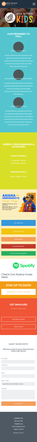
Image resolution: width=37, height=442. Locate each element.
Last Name (4, 365)
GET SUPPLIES (18, 223)
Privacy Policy (18, 433)
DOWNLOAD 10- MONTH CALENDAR (18, 292)
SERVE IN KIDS (18, 326)
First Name (4, 358)
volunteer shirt (18, 246)
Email (2, 373)
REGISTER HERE (18, 231)
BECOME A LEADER (18, 319)
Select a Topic (5, 380)
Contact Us (18, 403)
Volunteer (18, 239)
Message (3, 388)
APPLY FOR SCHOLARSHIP (18, 253)
